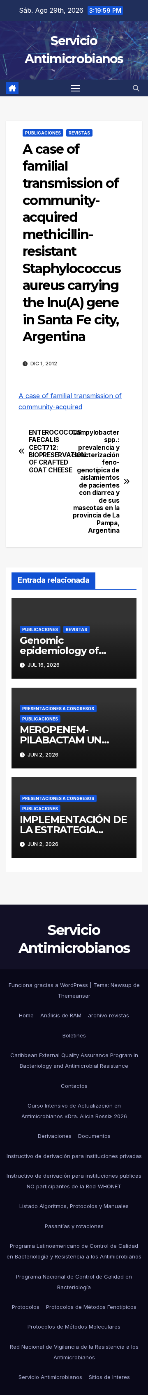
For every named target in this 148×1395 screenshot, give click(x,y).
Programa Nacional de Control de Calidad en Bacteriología (74, 1281)
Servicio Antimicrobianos (50, 1377)
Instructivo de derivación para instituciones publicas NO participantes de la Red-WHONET (74, 1181)
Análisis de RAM (60, 1015)
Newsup (121, 985)
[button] (136, 88)
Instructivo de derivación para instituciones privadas (74, 1156)
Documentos (94, 1136)
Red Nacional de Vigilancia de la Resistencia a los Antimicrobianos (74, 1352)
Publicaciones (43, 132)
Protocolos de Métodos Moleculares (74, 1326)
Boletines (74, 1035)
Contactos (74, 1086)
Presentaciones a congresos (58, 708)
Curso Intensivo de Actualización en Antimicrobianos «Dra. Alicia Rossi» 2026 (74, 1110)
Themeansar (74, 995)
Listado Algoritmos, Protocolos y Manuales (74, 1206)
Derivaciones (55, 1136)
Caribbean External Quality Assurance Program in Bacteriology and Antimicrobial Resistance (74, 1060)
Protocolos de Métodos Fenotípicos (91, 1307)
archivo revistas (108, 1015)
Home (26, 1015)
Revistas (79, 132)
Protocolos (25, 1307)
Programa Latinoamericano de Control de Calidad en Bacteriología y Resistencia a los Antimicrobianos (74, 1251)
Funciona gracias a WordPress (49, 985)
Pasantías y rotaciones (74, 1226)
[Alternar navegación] (76, 88)
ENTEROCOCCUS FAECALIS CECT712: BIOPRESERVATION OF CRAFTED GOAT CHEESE (51, 451)
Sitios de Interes (109, 1377)
